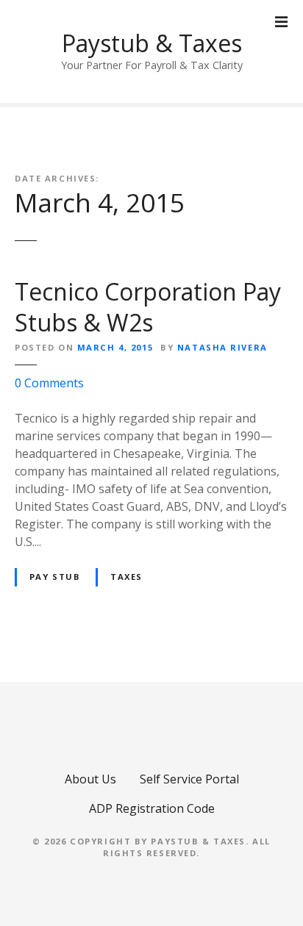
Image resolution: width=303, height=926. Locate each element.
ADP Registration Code (152, 808)
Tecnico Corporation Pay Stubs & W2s (148, 307)
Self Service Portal (189, 779)
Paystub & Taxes (152, 43)
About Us (90, 779)
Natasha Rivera (222, 347)
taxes (126, 576)
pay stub (55, 576)
